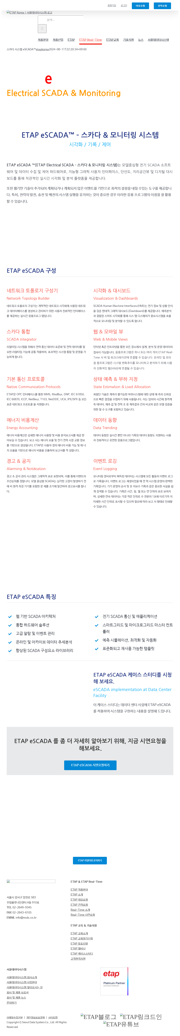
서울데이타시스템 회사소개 (22, 977)
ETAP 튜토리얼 (79, 943)
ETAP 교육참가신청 (82, 938)
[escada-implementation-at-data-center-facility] (47, 671)
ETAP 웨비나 (78, 948)
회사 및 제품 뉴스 (16, 997)
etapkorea (42, 49)
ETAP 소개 (77, 894)
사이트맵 (52, 1017)
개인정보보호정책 (35, 1017)
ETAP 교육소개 (79, 933)
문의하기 (12, 1003)
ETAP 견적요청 (79, 905)
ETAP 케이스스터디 (82, 953)
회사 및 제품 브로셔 (17, 992)
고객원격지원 (78, 959)
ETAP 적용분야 (79, 889)
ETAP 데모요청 (79, 899)
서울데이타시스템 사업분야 (22, 982)
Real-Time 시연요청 (83, 915)
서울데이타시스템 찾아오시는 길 (25, 987)
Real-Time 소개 (80, 910)
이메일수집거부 (15, 1017)
